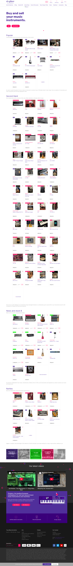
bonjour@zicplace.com (59, 537)
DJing (15, 5)
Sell (46, 1)
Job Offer (24, 537)
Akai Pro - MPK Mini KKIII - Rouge (13, 532)
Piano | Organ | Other (44, 5)
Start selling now (26, 504)
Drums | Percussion (34, 5)
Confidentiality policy (26, 536)
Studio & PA (20, 5)
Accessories (61, 5)
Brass (50, 5)
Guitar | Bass (26, 5)
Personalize (55, 564)
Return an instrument (41, 535)
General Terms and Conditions (28, 533)
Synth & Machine (9, 5)
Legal (23, 532)
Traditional (55, 5)
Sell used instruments (41, 532)
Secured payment (25, 535)
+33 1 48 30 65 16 (58, 538)
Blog (66, 5)
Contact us (39, 536)
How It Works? (16, 504)
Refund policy (40, 533)
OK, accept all (47, 564)
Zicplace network (25, 539)
